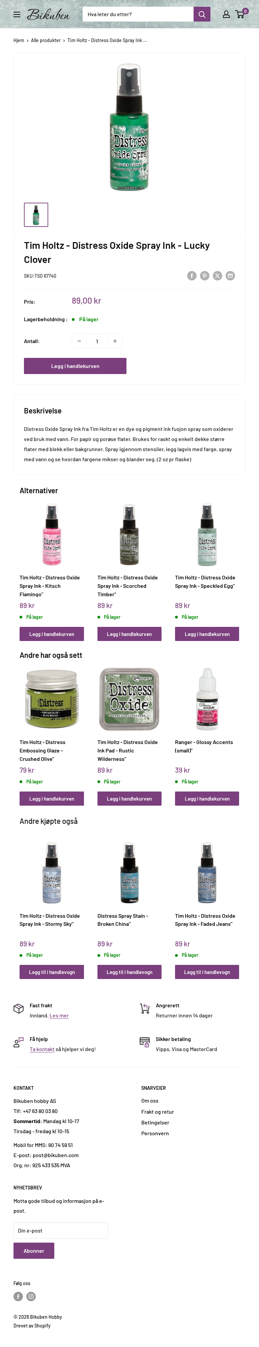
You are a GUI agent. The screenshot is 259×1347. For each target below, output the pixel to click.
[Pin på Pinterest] (204, 275)
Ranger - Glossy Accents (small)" (204, 746)
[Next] (237, 565)
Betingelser (155, 1122)
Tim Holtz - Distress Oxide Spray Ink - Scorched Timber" (127, 585)
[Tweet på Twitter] (217, 275)
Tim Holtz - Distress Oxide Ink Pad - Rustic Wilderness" (127, 750)
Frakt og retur (157, 1111)
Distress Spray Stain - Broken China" (122, 919)
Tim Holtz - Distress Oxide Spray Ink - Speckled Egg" (205, 581)
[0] (240, 14)
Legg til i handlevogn (52, 972)
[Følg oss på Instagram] (31, 1296)
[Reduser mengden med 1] (79, 341)
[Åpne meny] (16, 14)
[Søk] (202, 14)
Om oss (150, 1100)
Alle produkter (46, 40)
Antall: (32, 341)
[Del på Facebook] (192, 275)
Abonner (34, 1250)
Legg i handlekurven (75, 366)
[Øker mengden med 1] (115, 341)
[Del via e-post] (230, 275)
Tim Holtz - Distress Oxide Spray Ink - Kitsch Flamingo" (50, 585)
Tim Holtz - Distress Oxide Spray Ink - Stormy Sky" (50, 919)
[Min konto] (226, 14)
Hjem (18, 40)
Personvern (155, 1133)
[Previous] (21, 565)
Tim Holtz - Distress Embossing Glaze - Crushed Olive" (42, 750)
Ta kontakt (42, 1049)
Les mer (59, 1015)
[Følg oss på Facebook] (18, 1296)
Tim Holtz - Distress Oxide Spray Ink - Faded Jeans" (205, 919)
